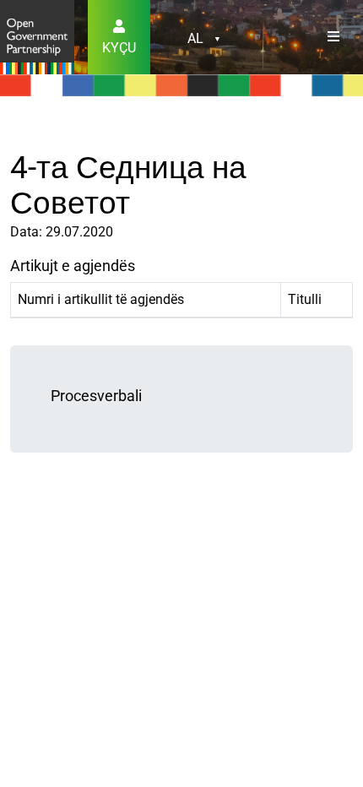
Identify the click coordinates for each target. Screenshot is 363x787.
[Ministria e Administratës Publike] (37, 36)
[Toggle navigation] (333, 37)
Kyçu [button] (119, 48)
